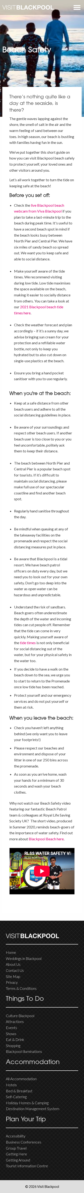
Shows (11, 1033)
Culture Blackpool (20, 1015)
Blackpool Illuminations (24, 1051)
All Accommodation (21, 1078)
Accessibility (15, 1136)
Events (11, 1027)
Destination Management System (32, 1108)
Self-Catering (16, 1096)
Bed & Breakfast (19, 1091)
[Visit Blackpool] (28, 7)
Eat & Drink (15, 1039)
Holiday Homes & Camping (27, 1103)
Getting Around (18, 1160)
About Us (13, 964)
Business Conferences (23, 1142)
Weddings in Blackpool (24, 958)
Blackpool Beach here (46, 839)
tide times (28, 642)
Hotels (11, 1085)
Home (11, 952)
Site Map (13, 976)
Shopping (13, 1045)
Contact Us (15, 970)
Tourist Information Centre (27, 1166)
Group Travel (16, 1148)
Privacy (12, 982)
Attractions (15, 1021)
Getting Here (16, 1154)
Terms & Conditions (21, 988)
